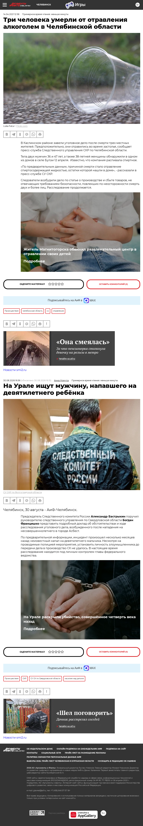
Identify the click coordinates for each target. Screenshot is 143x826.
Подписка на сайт (116, 749)
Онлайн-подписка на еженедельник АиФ (79, 749)
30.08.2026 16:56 (11, 380)
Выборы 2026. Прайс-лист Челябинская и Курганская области (60, 761)
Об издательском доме (40, 749)
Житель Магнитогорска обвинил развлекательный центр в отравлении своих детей (80, 251)
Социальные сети (51, 753)
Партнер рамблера (56, 813)
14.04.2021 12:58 (11, 14)
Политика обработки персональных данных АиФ (54, 757)
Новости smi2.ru (15, 370)
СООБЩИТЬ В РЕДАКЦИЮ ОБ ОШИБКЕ (117, 761)
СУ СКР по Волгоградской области (22, 492)
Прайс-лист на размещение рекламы (85, 753)
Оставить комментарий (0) (113, 284)
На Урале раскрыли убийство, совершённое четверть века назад (80, 619)
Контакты (32, 753)
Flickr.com (22, 126)
